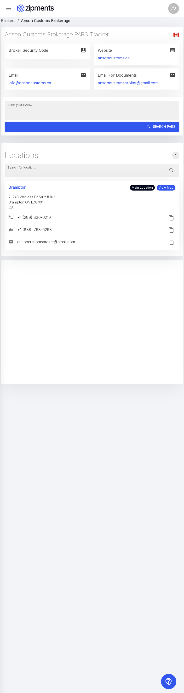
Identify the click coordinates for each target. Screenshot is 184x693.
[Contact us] (168, 681)
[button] (166, 188)
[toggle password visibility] (171, 170)
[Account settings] (173, 8)
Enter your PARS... (20, 105)
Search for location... (22, 167)
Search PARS (164, 126)
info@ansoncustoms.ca (30, 82)
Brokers (8, 20)
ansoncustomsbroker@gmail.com (128, 82)
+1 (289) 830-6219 (34, 217)
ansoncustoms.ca (114, 58)
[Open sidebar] (8, 8)
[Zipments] (35, 8)
